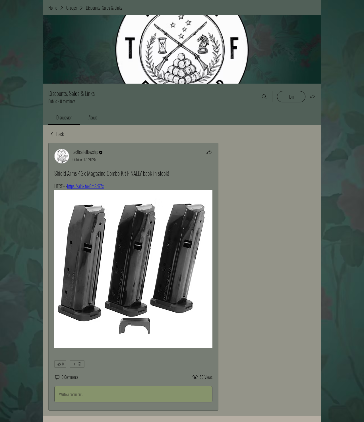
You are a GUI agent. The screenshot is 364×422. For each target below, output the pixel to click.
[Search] (264, 96)
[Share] (209, 152)
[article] (133, 277)
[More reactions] (77, 364)
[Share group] (312, 96)
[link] (64, 117)
